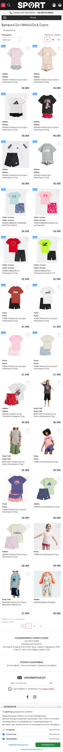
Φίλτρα (33, 18)
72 (58, 39)
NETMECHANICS (36, 749)
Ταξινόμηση (6, 35)
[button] (27, 47)
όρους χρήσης (48, 689)
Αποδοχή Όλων (48, 745)
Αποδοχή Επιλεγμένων (18, 745)
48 (53, 39)
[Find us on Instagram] (34, 696)
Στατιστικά (11, 734)
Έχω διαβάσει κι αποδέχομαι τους (34, 689)
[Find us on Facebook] (27, 696)
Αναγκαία (10, 730)
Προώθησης (11, 739)
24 (47, 39)
